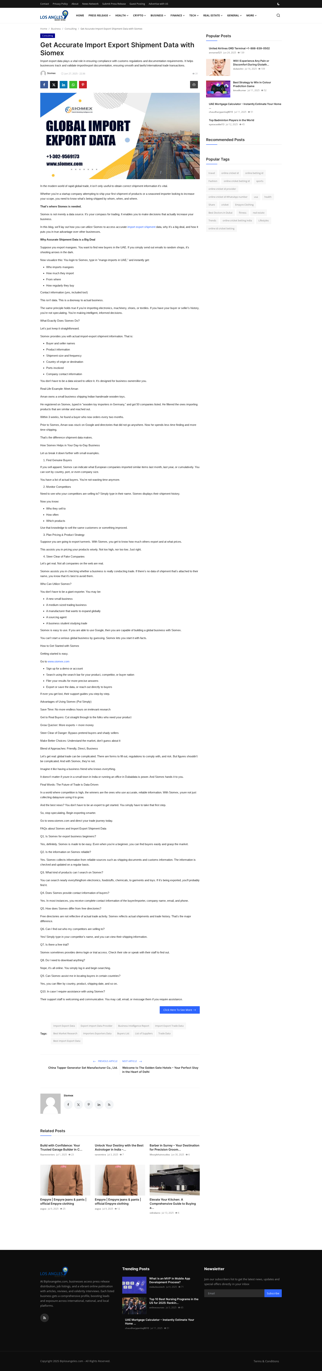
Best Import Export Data (66, 1040)
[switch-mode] (279, 4)
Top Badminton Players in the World (231, 120)
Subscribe (273, 1293)
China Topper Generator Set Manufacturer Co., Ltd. (83, 1067)
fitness (242, 212)
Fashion (213, 181)
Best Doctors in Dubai (220, 212)
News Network (90, 3)
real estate (258, 212)
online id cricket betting (221, 228)
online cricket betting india (237, 220)
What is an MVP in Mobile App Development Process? (169, 1280)
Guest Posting (137, 3)
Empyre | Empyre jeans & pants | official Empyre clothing (63, 1201)
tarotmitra (100, 1154)
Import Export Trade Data (169, 1025)
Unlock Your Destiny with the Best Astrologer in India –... (119, 1147)
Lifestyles (263, 220)
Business (56, 28)
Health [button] (120, 15)
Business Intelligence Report (133, 1025)
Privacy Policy (60, 3)
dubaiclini (238, 68)
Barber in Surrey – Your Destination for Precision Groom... (174, 1147)
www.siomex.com (59, 661)
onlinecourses (156, 1307)
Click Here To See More (177, 1010)
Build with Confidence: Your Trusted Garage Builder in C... (61, 1147)
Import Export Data (64, 1025)
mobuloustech (157, 1286)
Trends (212, 220)
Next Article (130, 1061)
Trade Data (164, 1033)
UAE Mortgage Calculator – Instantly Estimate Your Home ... (245, 105)
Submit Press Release (114, 3)
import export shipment (141, 226)
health (268, 196)
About (75, 3)
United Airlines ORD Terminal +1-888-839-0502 (239, 48)
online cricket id (230, 173)
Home (80, 15)
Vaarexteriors (47, 1154)
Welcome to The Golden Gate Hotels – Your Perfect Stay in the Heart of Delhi (160, 1070)
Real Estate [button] (211, 15)
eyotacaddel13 (216, 124)
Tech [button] (192, 15)
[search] (278, 15)
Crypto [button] (138, 15)
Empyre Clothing (244, 204)
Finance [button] (176, 15)
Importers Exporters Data (97, 1033)
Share (212, 204)
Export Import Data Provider (96, 1025)
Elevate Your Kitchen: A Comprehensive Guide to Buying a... (173, 1204)
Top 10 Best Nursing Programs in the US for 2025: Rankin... (173, 1301)
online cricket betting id (237, 181)
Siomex (68, 1095)
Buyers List (123, 1033)
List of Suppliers (144, 1033)
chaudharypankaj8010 (221, 111)
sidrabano (155, 1212)
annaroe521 (215, 52)
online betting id (254, 173)
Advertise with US (158, 3)
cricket (225, 204)
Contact (44, 3)
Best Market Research (65, 1033)
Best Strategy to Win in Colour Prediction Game (252, 84)
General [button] (233, 15)
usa (256, 196)
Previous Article (107, 1061)
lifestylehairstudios (160, 1154)
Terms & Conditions (266, 1361)
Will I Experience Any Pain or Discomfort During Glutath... (251, 62)
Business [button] (157, 15)
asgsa (43, 1208)
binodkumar (239, 90)
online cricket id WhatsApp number (228, 196)
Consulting (71, 28)
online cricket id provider (222, 188)
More (250, 15)
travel (212, 173)
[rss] (44, 1318)
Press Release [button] (98, 15)
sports (259, 181)
